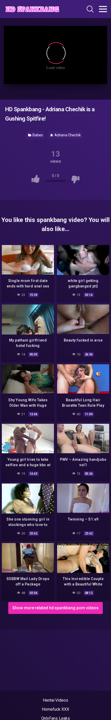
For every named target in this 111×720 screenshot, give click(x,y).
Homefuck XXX (55, 709)
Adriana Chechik (67, 135)
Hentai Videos (55, 700)
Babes (37, 135)
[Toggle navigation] (103, 9)
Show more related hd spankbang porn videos (55, 607)
